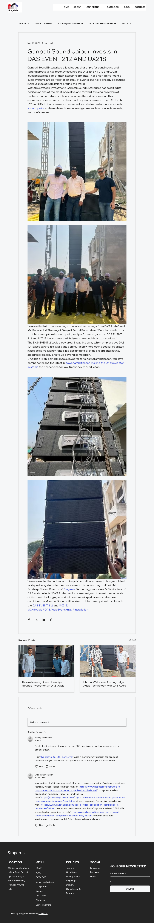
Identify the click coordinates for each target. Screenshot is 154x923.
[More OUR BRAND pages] (101, 7)
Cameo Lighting (43, 904)
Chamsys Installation (70, 23)
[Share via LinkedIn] (43, 619)
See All (132, 639)
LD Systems (42, 886)
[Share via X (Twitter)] (36, 619)
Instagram (95, 872)
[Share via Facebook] (29, 619)
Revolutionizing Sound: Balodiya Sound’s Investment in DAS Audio (43, 683)
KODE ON (43, 913)
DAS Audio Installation (102, 23)
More (125, 23)
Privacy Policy (73, 876)
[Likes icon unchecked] (37, 766)
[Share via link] (51, 619)
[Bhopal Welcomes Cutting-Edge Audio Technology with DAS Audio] (108, 661)
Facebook (95, 868)
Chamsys (40, 900)
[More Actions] (124, 739)
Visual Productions (45, 882)
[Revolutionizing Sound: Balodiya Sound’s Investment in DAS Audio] (46, 661)
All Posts (23, 23)
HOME (39, 868)
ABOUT (39, 872)
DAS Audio (41, 895)
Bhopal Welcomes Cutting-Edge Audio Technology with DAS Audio (104, 683)
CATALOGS (41, 877)
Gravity (39, 891)
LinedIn (93, 876)
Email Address (118, 873)
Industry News (43, 23)
